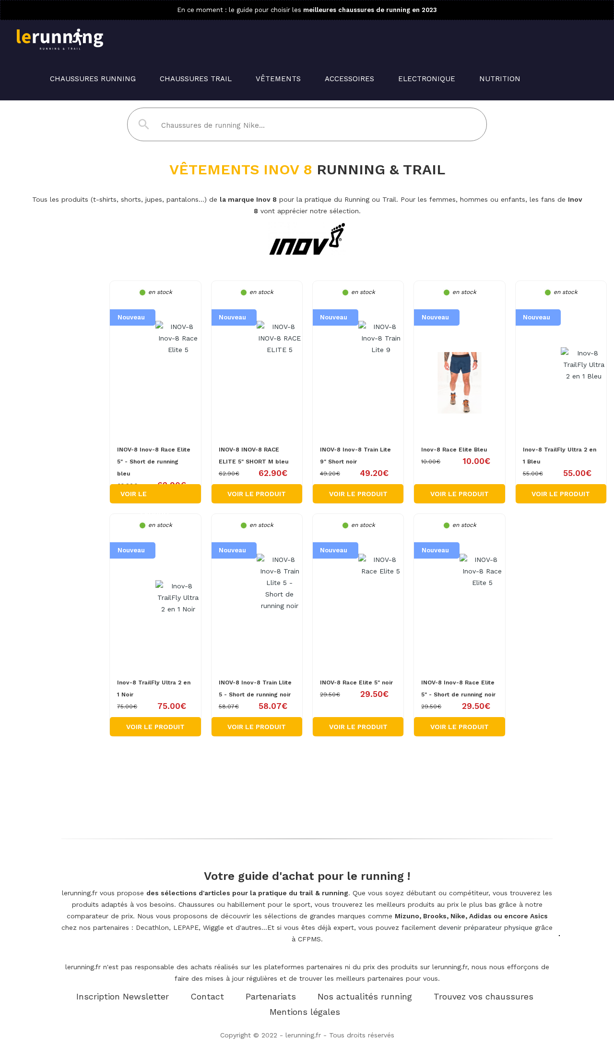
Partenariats (271, 996)
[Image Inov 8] (459, 367)
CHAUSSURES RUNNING (93, 78)
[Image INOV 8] (155, 338)
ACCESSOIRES (349, 78)
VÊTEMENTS (278, 78)
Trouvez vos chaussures (483, 996)
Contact (207, 996)
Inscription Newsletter (122, 996)
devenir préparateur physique (485, 927)
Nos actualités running (365, 996)
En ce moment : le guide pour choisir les (307, 9)
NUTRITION (499, 78)
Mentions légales (305, 1012)
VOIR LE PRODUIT (256, 494)
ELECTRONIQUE (426, 78)
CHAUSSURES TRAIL (196, 78)
